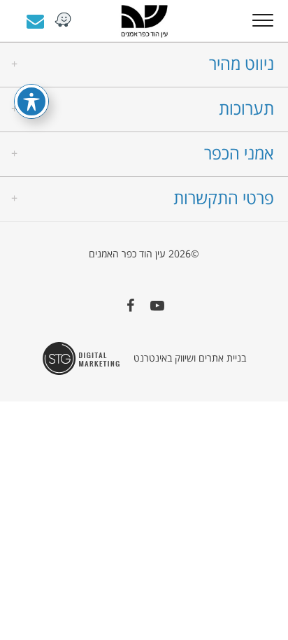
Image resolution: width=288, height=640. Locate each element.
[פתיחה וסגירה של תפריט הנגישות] (31, 101)
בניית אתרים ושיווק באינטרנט (190, 357)
